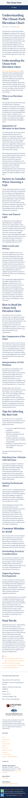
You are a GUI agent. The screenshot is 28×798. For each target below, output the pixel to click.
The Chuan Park (14, 2)
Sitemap (6, 789)
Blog (5, 656)
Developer (5, 752)
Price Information (6, 754)
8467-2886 (5, 778)
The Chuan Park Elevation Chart (11, 71)
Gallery (4, 746)
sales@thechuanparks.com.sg (9, 783)
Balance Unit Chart (7, 750)
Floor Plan (4, 748)
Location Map (5, 739)
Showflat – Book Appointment (10, 756)
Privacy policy (20, 789)
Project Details (6, 744)
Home (3, 737)
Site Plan (4, 741)
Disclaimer (12, 789)
